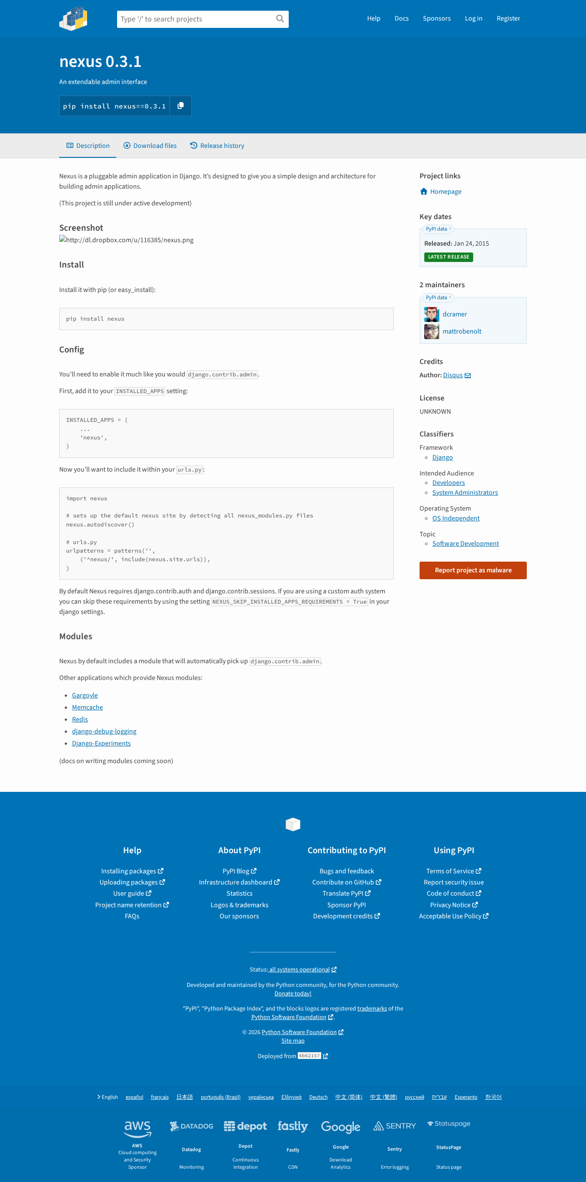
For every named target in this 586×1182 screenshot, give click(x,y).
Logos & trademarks (240, 905)
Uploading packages (129, 882)
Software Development (465, 543)
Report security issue (454, 882)
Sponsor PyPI (346, 905)
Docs (402, 18)
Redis (80, 719)
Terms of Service (450, 871)
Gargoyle (85, 695)
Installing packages (128, 871)
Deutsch (318, 1097)
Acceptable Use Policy (450, 916)
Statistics (240, 893)
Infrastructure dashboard (235, 882)
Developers (448, 482)
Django (442, 457)
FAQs (132, 916)
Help (374, 18)
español (134, 1097)
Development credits (343, 916)
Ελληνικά (291, 1097)
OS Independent (456, 518)
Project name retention (128, 905)
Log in (474, 18)
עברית (439, 1097)
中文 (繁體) (383, 1097)
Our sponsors (239, 916)
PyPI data (436, 229)
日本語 (184, 1097)
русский (414, 1097)
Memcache (87, 707)
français (160, 1097)
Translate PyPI (343, 893)
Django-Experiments (101, 743)
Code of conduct (450, 893)
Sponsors (437, 18)
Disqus (453, 375)
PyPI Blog (236, 871)
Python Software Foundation (288, 1017)
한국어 (493, 1097)
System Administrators (465, 492)
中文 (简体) (348, 1097)
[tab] (87, 146)
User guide (128, 893)
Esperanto (466, 1097)
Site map (293, 1040)
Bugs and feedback (347, 871)
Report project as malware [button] (473, 570)
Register (508, 18)
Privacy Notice (450, 905)
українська (261, 1097)
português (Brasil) (221, 1097)
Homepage (446, 191)
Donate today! (293, 993)
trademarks (372, 1008)
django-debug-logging (104, 731)
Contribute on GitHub (343, 882)
